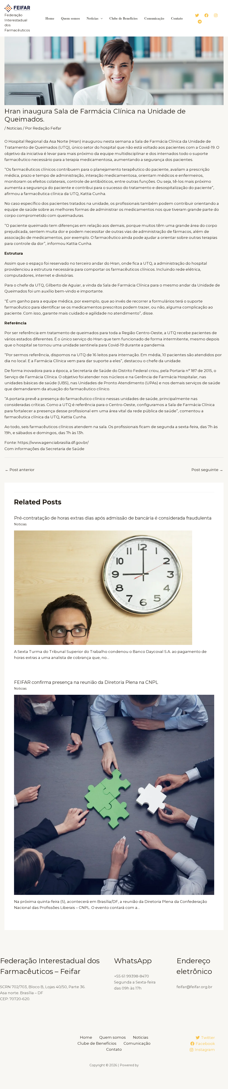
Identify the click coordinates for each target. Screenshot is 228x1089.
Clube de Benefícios (123, 18)
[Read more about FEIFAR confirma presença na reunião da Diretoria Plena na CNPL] (114, 794)
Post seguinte (207, 469)
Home (49, 18)
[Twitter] (197, 15)
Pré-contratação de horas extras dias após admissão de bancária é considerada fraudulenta (113, 518)
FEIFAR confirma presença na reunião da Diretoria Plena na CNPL (86, 682)
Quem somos (70, 18)
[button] (100, 18)
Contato (177, 18)
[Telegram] (200, 22)
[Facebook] (206, 15)
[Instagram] (216, 15)
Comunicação (154, 18)
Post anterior (20, 469)
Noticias (92, 18)
